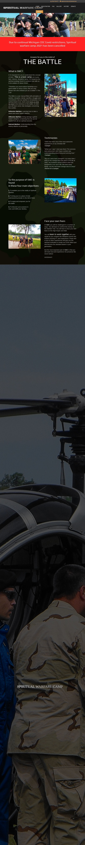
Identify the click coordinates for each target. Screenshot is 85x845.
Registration (45, 6)
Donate (73, 6)
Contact (39, 11)
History (66, 6)
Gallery (59, 6)
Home (37, 6)
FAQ (53, 6)
